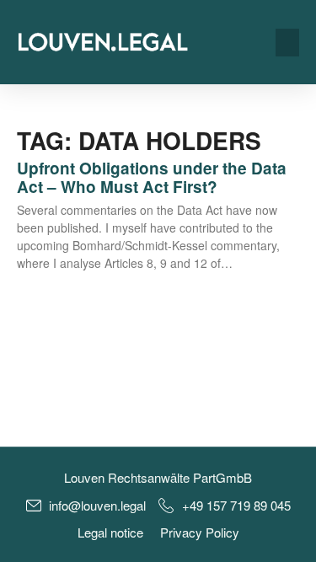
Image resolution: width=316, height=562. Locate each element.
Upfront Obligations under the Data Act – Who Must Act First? (152, 178)
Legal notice (110, 532)
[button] (287, 42)
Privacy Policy (199, 532)
